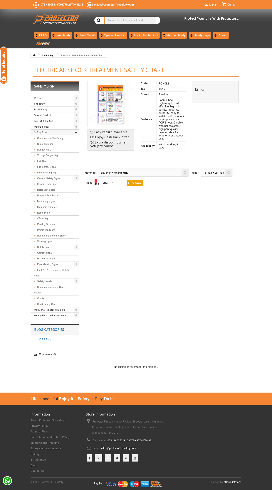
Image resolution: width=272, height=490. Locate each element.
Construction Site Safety (49, 138)
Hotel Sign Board (45, 189)
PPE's (37, 98)
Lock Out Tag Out (43, 121)
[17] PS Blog (44, 339)
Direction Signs (44, 144)
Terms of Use (39, 431)
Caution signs (44, 252)
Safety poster (44, 247)
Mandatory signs (45, 201)
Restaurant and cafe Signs (51, 235)
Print (203, 90)
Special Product (42, 115)
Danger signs (43, 149)
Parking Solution (45, 224)
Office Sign (42, 218)
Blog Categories (49, 329)
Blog (33, 465)
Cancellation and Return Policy (50, 437)
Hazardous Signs (46, 258)
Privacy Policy (39, 426)
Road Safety (40, 109)
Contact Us (38, 471)
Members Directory (47, 207)
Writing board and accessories (50, 315)
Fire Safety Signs (46, 166)
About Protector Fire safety (48, 420)
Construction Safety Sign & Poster (50, 289)
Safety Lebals (44, 281)
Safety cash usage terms (46, 448)
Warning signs (44, 241)
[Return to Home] (34, 55)
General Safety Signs (48, 178)
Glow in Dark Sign (46, 184)
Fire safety (40, 103)
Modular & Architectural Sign (49, 309)
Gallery (35, 454)
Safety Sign (40, 132)
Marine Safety (41, 126)
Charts (40, 298)
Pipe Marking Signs (47, 264)
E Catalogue (38, 459)
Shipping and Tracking (45, 443)
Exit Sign (41, 161)
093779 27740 (67, 4)
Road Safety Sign (46, 304)
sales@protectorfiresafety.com (118, 448)
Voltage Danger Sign (47, 155)
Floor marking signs (47, 172)
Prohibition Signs (45, 230)
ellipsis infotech (232, 482)
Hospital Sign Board (47, 195)
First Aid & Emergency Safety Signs (51, 272)
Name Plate (43, 212)
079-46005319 (49, 4)
